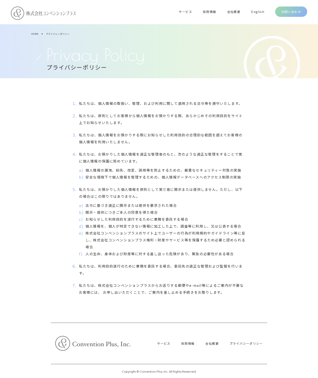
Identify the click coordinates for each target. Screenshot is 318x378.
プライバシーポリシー (246, 343)
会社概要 (234, 12)
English (257, 12)
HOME (35, 33)
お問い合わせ (291, 12)
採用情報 (209, 12)
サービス (185, 12)
